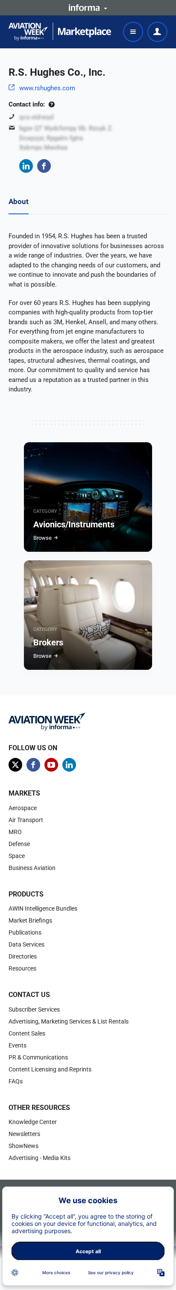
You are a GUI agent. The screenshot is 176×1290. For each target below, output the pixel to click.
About (19, 201)
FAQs (16, 1081)
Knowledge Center (33, 1121)
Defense (19, 843)
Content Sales (27, 1033)
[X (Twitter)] (15, 765)
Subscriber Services (34, 1009)
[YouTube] (51, 765)
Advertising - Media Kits (39, 1157)
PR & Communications (38, 1057)
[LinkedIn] (26, 166)
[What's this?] (51, 104)
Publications (25, 932)
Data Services (26, 944)
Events (17, 1045)
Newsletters (24, 1133)
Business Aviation (32, 867)
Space (17, 855)
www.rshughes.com (47, 88)
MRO (15, 831)
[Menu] (133, 32)
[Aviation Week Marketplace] (60, 32)
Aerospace (23, 808)
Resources (22, 968)
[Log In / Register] (157, 32)
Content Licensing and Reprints (50, 1069)
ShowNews (23, 1145)
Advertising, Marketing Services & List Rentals (69, 1021)
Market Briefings (30, 920)
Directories (23, 956)
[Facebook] (44, 166)
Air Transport (26, 820)
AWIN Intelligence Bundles (43, 908)
